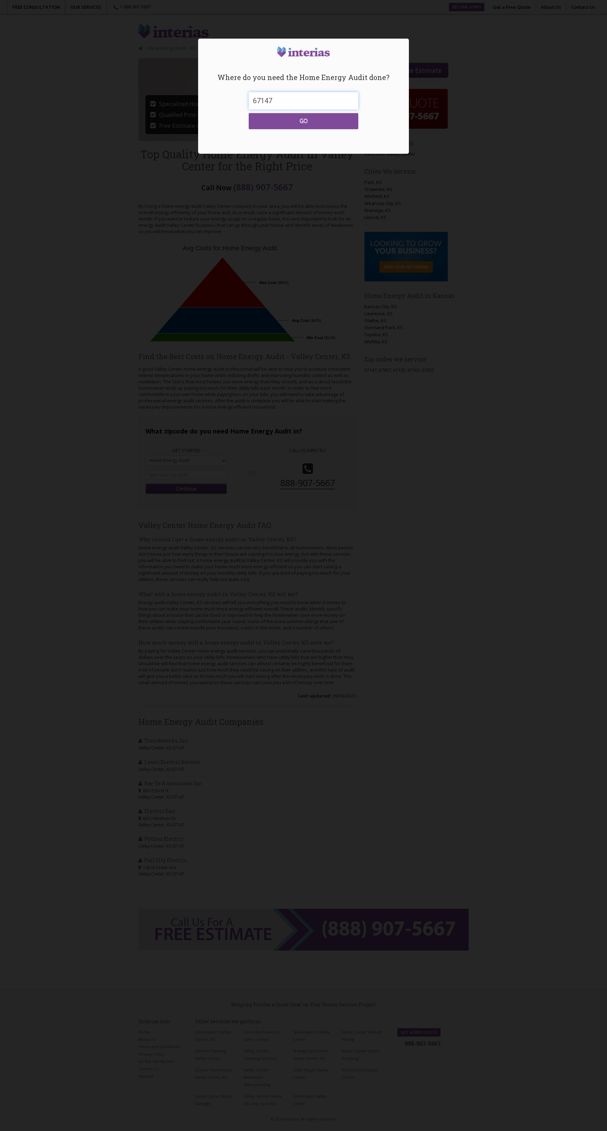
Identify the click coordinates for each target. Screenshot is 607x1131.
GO (304, 121)
